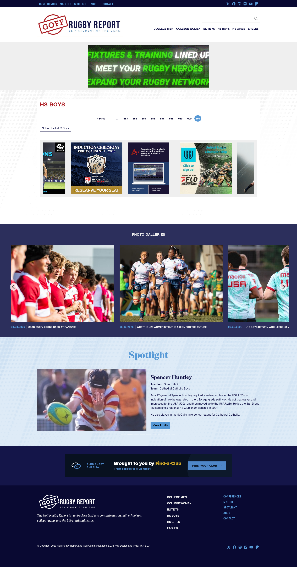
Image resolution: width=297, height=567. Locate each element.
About (95, 4)
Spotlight (81, 4)
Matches (66, 4)
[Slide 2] (130, 417)
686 (154, 102)
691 (198, 102)
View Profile (160, 409)
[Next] (283, 270)
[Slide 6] (154, 417)
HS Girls (238, 28)
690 (190, 102)
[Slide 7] (160, 417)
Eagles (253, 28)
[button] (53, 384)
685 (145, 102)
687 (163, 102)
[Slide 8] (167, 417)
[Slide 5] (148, 417)
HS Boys (224, 28)
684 (136, 102)
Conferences (48, 4)
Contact (107, 4)
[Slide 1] (123, 417)
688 (172, 102)
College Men (163, 28)
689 (181, 102)
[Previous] (14, 270)
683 (127, 102)
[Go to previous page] (110, 101)
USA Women (167, 371)
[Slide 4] (142, 417)
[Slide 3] (136, 417)
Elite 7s (209, 28)
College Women (188, 28)
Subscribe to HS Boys (55, 111)
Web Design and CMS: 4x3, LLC (132, 521)
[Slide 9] (173, 417)
